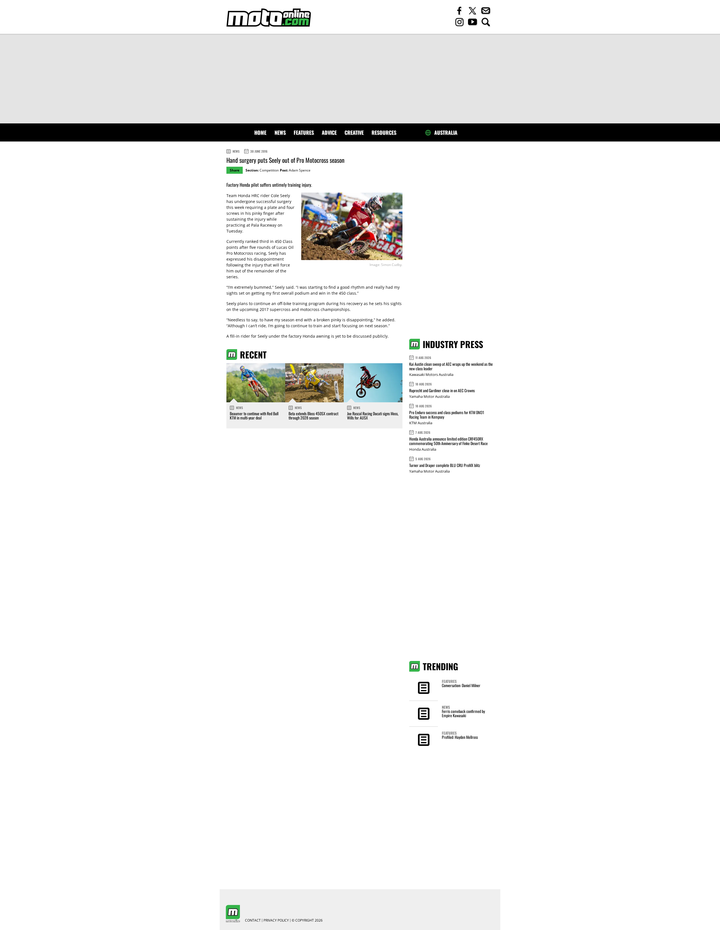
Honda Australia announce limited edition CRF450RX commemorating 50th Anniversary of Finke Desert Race (448, 441)
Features (304, 132)
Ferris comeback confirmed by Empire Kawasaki (463, 713)
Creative (354, 132)
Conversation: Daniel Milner (461, 685)
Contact (253, 920)
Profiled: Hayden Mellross (460, 737)
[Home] (268, 17)
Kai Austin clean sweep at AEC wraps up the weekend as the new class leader (451, 366)
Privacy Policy (276, 920)
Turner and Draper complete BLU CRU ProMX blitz (444, 465)
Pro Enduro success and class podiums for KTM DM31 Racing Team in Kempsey (446, 414)
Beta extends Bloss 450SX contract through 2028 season (313, 415)
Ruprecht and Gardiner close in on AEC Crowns (442, 390)
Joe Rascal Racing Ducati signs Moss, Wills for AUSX (373, 415)
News (280, 132)
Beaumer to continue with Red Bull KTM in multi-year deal (254, 415)
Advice (329, 132)
